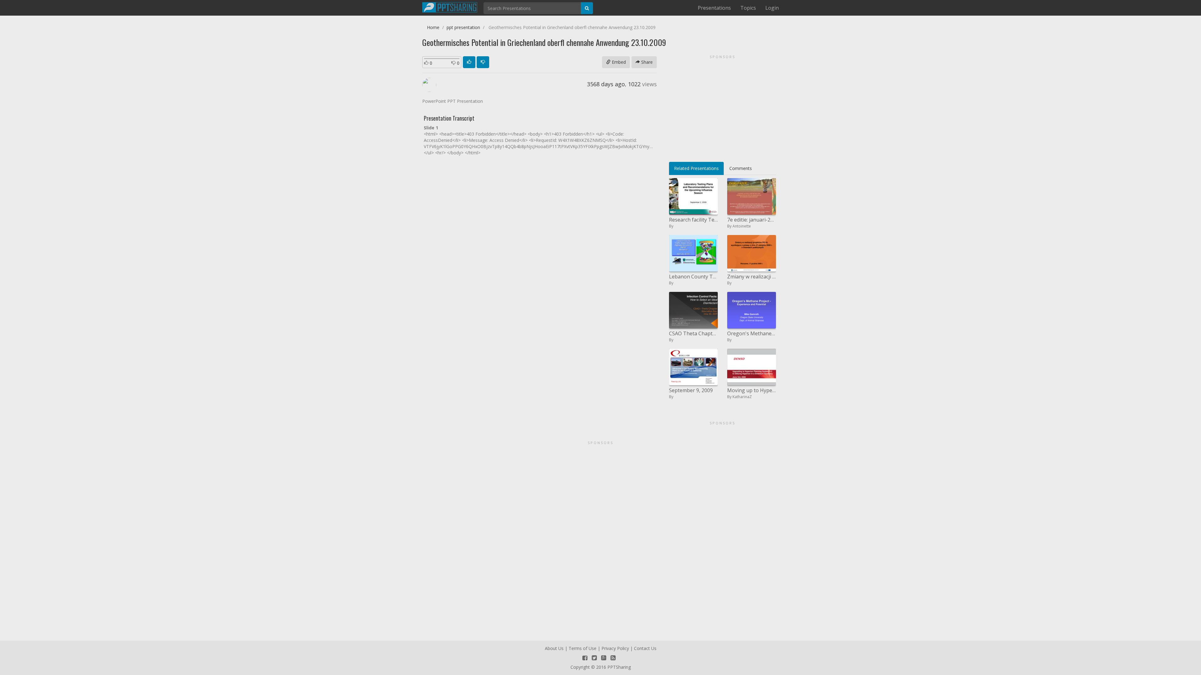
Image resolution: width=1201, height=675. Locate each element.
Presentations (714, 7)
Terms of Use (582, 648)
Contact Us (645, 648)
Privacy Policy (615, 648)
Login (772, 7)
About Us (554, 648)
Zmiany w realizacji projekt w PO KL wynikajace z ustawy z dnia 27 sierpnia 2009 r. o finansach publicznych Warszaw (751, 276)
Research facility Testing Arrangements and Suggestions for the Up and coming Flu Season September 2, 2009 (693, 219)
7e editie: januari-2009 (751, 219)
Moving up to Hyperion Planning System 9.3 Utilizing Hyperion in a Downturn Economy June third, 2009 (751, 390)
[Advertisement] (722, 106)
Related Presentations (696, 168)
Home (433, 27)
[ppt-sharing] (449, 6)
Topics (748, 7)
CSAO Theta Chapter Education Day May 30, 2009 (693, 333)
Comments (740, 168)
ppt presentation (463, 27)
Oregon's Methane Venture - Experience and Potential (751, 333)
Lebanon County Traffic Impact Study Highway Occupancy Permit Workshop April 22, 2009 (693, 276)
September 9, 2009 (691, 390)
